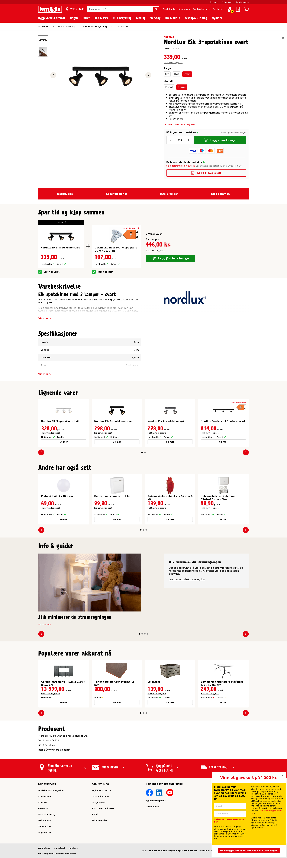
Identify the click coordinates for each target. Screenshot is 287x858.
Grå (167, 74)
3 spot (182, 87)
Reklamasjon (45, 820)
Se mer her (44, 624)
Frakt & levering (46, 814)
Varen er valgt (51, 272)
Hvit (176, 74)
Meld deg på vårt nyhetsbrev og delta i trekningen (249, 850)
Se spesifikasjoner (185, 124)
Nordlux (169, 36)
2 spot (169, 87)
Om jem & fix (99, 802)
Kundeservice (242, 2)
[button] (142, 452)
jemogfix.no (44, 848)
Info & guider (169, 193)
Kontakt (42, 802)
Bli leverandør (99, 820)
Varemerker (44, 826)
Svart (187, 74)
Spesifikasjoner (116, 193)
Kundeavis (184, 9)
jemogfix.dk (59, 848)
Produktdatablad (131, 228)
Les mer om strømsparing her (187, 579)
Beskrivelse (65, 193)
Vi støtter (218, 9)
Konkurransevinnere (103, 808)
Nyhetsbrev (227, 2)
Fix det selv (169, 9)
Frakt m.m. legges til (173, 63)
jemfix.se (73, 848)
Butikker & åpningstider (51, 790)
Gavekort (214, 2)
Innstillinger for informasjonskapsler (57, 854)
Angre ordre (44, 832)
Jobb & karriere (201, 9)
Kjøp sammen (220, 193)
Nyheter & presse (101, 790)
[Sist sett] (283, 37)
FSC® (95, 814)
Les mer (168, 124)
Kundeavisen (45, 796)
